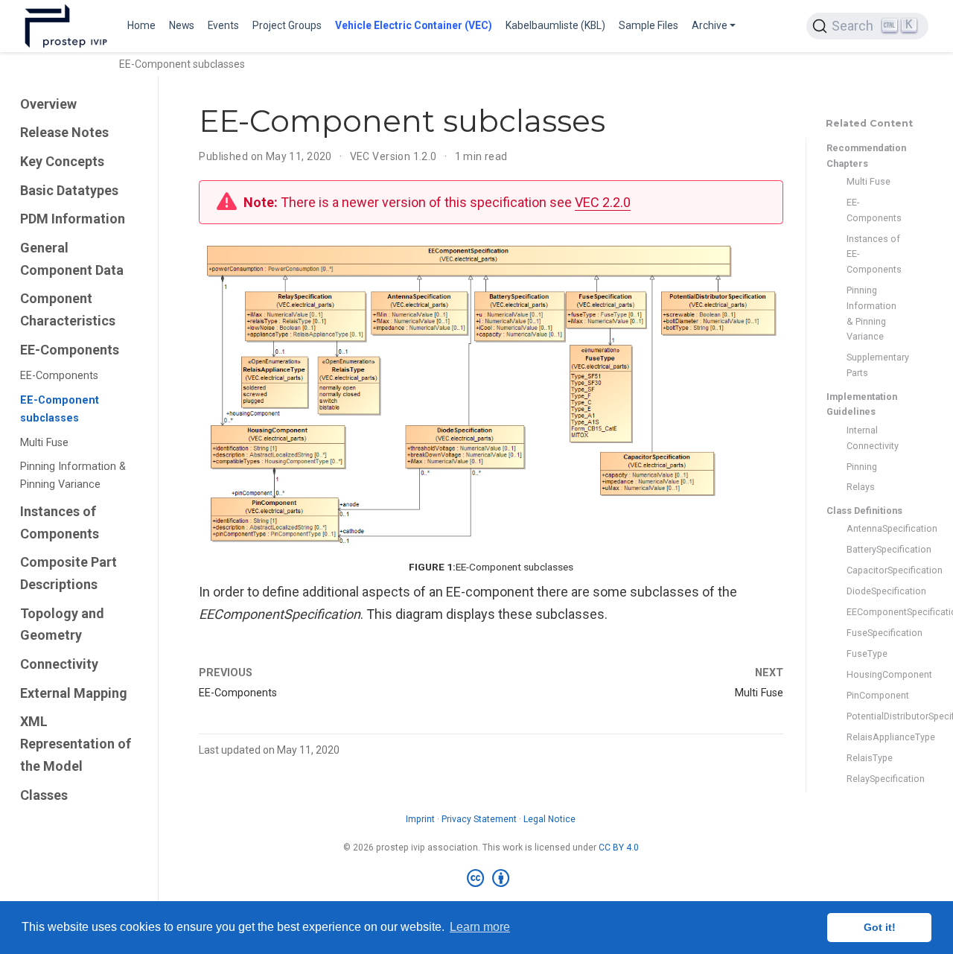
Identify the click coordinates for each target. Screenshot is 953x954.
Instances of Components (59, 522)
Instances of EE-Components (874, 254)
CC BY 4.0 (619, 847)
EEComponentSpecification (874, 611)
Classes (44, 795)
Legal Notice (549, 819)
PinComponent (874, 695)
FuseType (867, 653)
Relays (861, 487)
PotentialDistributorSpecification (874, 716)
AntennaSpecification (874, 528)
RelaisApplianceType (874, 736)
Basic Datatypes (69, 190)
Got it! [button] (880, 927)
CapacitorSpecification (874, 570)
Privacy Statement (479, 819)
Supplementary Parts (874, 365)
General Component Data (72, 259)
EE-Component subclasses (59, 409)
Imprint (420, 819)
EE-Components (69, 349)
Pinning (862, 466)
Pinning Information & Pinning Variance (73, 476)
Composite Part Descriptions (68, 573)
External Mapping (73, 693)
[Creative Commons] (491, 878)
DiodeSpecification (874, 591)
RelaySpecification (874, 778)
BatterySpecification (874, 549)
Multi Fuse (44, 442)
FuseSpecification (874, 632)
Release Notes (64, 132)
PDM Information (72, 218)
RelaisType (870, 757)
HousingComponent (874, 674)
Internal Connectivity (873, 437)
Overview (48, 104)
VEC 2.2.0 (603, 202)
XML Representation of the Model (75, 744)
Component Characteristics (67, 309)
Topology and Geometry (62, 624)
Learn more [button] (480, 926)
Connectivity (59, 664)
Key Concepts (62, 161)
